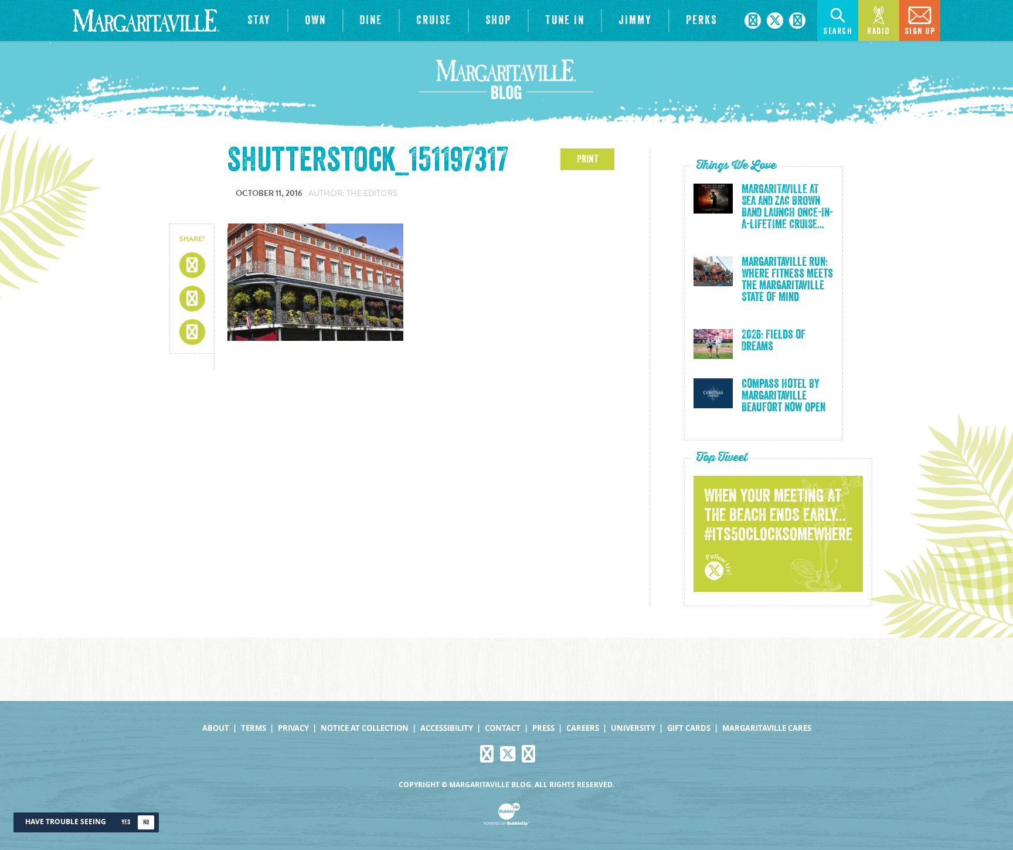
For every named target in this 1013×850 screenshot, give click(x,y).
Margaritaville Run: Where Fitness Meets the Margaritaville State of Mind (787, 279)
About (215, 728)
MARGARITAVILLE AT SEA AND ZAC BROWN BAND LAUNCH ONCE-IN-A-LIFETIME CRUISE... (787, 207)
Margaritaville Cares (766, 728)
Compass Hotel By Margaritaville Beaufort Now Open (783, 396)
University (633, 728)
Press (543, 728)
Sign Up (920, 31)
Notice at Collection (365, 728)
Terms (253, 728)
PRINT (588, 159)
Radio (878, 31)
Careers (582, 728)
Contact (503, 728)
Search (837, 31)
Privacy (293, 728)
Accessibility (446, 728)
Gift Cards (689, 728)
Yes (125, 822)
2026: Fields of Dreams (773, 341)
